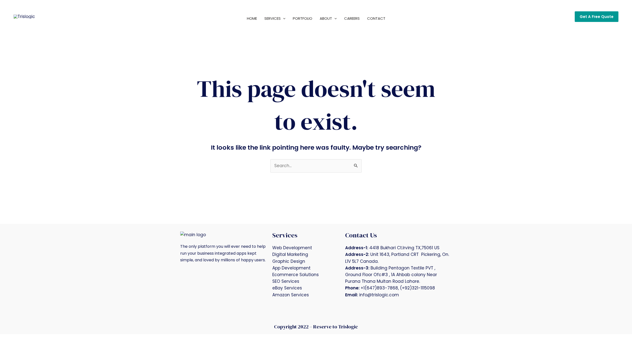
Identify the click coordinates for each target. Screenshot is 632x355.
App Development (291, 268)
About (326, 18)
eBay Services (287, 288)
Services (272, 18)
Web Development (292, 248)
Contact (376, 18)
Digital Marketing (290, 254)
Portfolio (302, 18)
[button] (283, 18)
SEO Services (285, 281)
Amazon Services (290, 295)
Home (252, 18)
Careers (352, 18)
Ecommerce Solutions (295, 275)
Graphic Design (288, 261)
